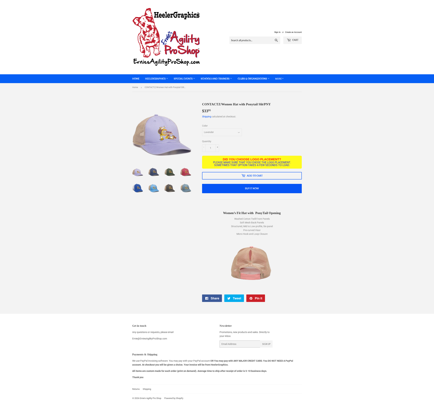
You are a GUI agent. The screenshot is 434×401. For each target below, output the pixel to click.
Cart (295, 40)
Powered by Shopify (173, 398)
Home (136, 78)
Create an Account (293, 32)
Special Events (183, 78)
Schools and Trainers (215, 78)
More (278, 78)
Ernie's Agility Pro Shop (150, 398)
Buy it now (252, 188)
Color (205, 125)
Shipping (206, 116)
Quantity (206, 141)
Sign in (277, 32)
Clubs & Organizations (253, 78)
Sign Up (266, 344)
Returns (136, 389)
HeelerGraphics (155, 78)
